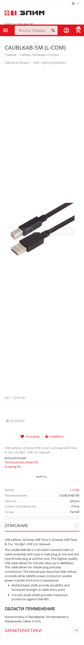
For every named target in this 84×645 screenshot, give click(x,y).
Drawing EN (13, 467)
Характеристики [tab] (23, 630)
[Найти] (53, 30)
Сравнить (57, 436)
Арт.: (8, 398)
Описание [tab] (16, 525)
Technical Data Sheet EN (21, 462)
